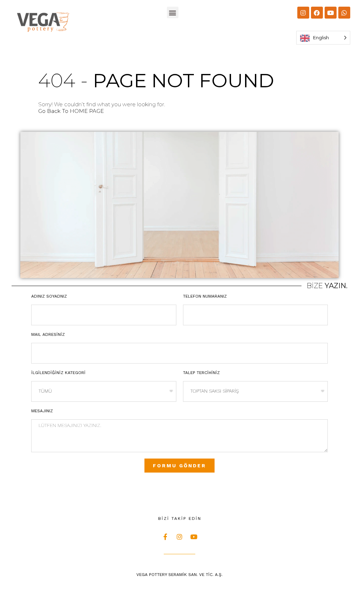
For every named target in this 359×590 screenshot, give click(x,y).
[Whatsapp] (344, 13)
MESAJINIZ (42, 410)
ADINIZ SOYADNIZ (49, 296)
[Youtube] (331, 13)
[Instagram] (303, 13)
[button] (172, 12)
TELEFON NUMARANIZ (205, 296)
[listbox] (323, 38)
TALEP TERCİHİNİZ (201, 372)
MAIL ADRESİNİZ (48, 334)
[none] (323, 38)
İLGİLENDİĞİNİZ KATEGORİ (58, 372)
